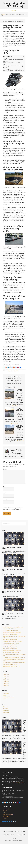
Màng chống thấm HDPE (10, 58)
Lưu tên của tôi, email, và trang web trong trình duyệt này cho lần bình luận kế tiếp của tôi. (13, 508)
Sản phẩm (5, 698)
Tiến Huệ (5, 810)
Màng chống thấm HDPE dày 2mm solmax (12, 548)
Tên (4, 486)
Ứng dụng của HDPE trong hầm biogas (13, 69)
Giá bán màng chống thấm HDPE (10, 646)
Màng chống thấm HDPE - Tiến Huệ (14, 5)
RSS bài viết (5, 708)
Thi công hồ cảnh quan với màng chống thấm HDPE (14, 662)
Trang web (5, 499)
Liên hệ (4, 812)
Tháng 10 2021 (6, 678)
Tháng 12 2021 (6, 674)
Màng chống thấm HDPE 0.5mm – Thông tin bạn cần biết (19, 427)
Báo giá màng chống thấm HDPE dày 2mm (19, 391)
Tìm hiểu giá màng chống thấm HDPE (11, 643)
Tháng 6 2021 (6, 685)
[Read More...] (15, 405)
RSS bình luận (6, 710)
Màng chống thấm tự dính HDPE (10, 645)
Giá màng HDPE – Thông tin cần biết (10, 630)
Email (4, 493)
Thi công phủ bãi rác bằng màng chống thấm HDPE (14, 657)
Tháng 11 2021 (6, 676)
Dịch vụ (4, 695)
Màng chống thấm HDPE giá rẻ (9, 628)
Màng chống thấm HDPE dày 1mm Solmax (12, 591)
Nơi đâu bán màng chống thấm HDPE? (11, 652)
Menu (15, 10)
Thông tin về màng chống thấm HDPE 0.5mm (12, 641)
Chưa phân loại (6, 693)
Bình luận (5, 469)
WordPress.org (6, 712)
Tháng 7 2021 (6, 683)
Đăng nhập (5, 706)
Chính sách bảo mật (7, 809)
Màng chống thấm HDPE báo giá (10, 664)
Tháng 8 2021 (6, 681)
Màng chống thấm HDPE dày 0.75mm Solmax (12, 613)
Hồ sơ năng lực (6, 816)
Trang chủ (3, 14)
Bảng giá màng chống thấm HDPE (19, 409)
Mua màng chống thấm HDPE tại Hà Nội (11, 666)
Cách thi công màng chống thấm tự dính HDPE (13, 627)
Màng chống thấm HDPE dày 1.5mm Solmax (12, 570)
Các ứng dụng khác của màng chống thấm (14, 70)
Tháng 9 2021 (6, 679)
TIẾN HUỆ (5, 818)
